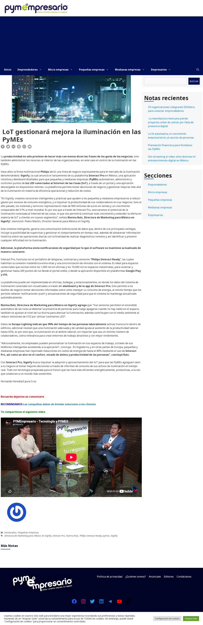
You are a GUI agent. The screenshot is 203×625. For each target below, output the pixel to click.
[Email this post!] (30, 147)
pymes (106, 535)
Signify (114, 535)
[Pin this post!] (19, 147)
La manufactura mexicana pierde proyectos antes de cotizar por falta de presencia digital (170, 122)
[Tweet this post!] (8, 147)
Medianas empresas (128, 69)
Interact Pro (59, 535)
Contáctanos (184, 576)
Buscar (194, 81)
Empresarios (159, 69)
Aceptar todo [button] (191, 618)
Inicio (7, 69)
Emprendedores (28, 69)
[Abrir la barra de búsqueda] (197, 69)
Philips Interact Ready (91, 535)
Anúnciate (155, 576)
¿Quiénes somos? (135, 576)
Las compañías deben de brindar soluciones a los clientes (59, 404)
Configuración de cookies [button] (167, 618)
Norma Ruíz (72, 535)
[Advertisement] (101, 40)
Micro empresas (58, 69)
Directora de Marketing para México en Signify (27, 535)
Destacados (10, 532)
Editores (169, 576)
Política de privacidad (109, 576)
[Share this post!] (3, 147)
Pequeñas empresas (92, 69)
